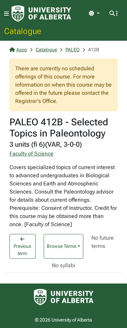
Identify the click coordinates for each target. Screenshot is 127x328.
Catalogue (22, 30)
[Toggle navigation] (6, 14)
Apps (21, 49)
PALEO (72, 49)
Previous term (22, 249)
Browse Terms (62, 246)
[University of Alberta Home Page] (41, 13)
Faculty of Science (31, 153)
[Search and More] (113, 13)
